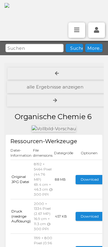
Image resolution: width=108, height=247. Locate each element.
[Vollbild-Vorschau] (54, 128)
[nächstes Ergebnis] (56, 101)
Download (90, 179)
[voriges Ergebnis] (57, 74)
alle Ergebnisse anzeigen (55, 87)
